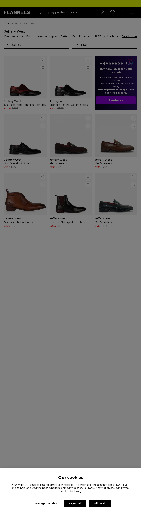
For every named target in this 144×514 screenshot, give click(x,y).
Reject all (75, 503)
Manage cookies (46, 503)
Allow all (99, 503)
